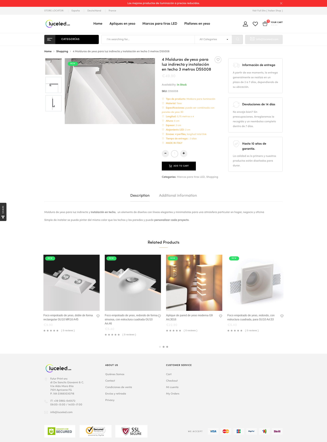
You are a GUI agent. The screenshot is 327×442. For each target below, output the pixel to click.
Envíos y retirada (115, 393)
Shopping (62, 51)
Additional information (178, 196)
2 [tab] (164, 347)
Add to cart (181, 166)
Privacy (109, 400)
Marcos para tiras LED (159, 24)
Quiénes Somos (114, 374)
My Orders (172, 393)
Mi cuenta (172, 387)
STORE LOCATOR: (54, 11)
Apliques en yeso (122, 24)
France (112, 11)
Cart (169, 374)
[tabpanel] (71, 294)
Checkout (172, 381)
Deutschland (94, 11)
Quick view (62, 304)
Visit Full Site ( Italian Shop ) (267, 11)
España (76, 11)
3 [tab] (167, 347)
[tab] (140, 196)
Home (97, 24)
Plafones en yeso (197, 24)
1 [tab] (160, 347)
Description (140, 196)
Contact (110, 381)
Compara (84, 305)
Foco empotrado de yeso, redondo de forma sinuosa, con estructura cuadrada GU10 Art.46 (131, 319)
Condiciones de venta (118, 387)
